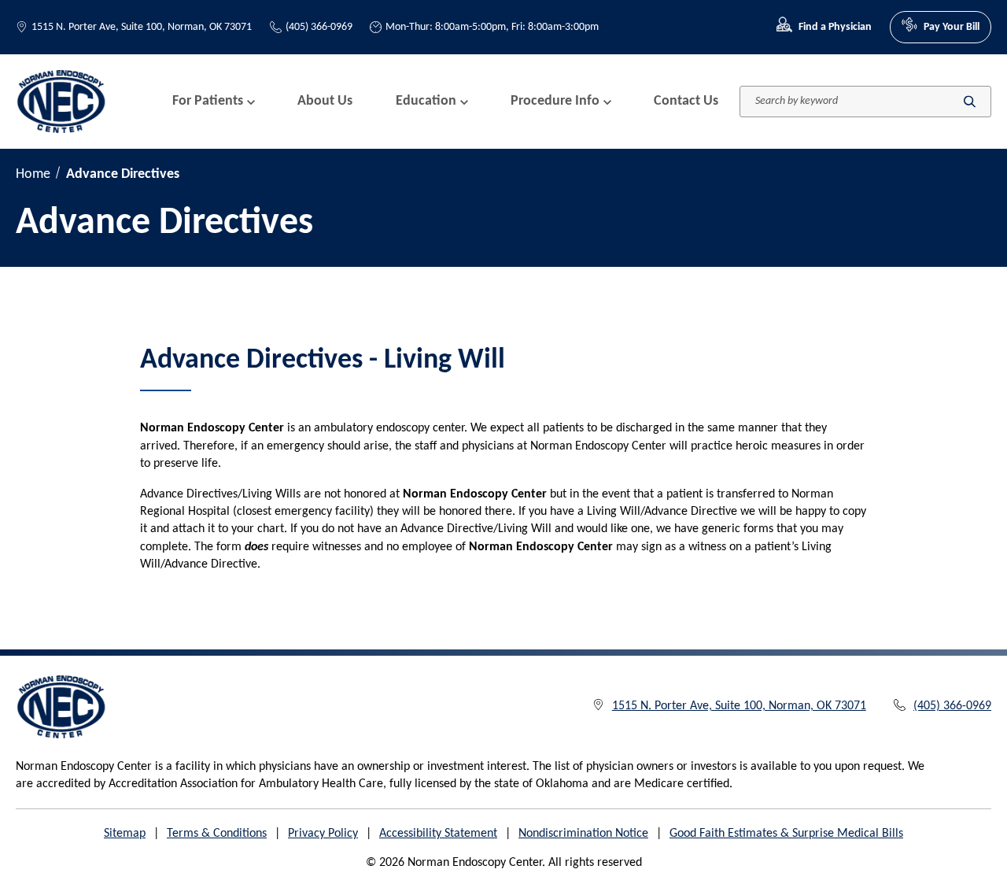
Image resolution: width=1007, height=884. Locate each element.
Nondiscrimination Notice (583, 833)
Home (33, 174)
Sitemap (125, 833)
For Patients (207, 101)
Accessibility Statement (438, 833)
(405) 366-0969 (319, 27)
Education (426, 101)
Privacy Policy (323, 833)
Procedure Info (555, 101)
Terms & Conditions (217, 833)
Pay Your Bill (951, 27)
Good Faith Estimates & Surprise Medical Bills (786, 833)
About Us (324, 101)
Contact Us (686, 101)
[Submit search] (970, 101)
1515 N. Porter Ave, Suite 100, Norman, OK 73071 (141, 27)
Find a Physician (835, 27)
